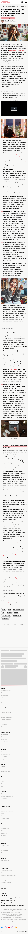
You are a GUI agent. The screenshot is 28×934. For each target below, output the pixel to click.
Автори (3, 888)
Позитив (3, 816)
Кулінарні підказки (5, 771)
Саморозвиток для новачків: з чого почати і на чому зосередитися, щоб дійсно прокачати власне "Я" (14, 595)
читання (9, 612)
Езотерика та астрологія (7, 808)
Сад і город (4, 756)
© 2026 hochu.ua (5, 931)
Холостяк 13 (4, 848)
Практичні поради (5, 737)
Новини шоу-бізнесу (6, 690)
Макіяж (3, 714)
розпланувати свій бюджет (11, 555)
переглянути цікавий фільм (17, 50)
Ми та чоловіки (4, 779)
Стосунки (4, 777)
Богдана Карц (9, 20)
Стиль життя (5, 806)
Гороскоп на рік (5, 877)
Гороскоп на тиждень (6, 873)
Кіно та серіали (5, 860)
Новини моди (4, 734)
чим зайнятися (6, 615)
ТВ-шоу (3, 843)
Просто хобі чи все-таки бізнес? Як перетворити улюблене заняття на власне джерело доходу (14, 95)
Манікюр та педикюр (6, 717)
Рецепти (3, 766)
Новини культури (5, 863)
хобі (9, 609)
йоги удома (19, 155)
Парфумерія (4, 724)
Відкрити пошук (22, 2)
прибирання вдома (18, 609)
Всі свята (3, 838)
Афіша (3, 858)
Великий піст (4, 833)
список (16, 612)
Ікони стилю (4, 739)
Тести (2, 813)
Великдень (4, 835)
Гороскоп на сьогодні (6, 870)
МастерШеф (4, 850)
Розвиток (4, 792)
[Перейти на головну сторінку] (5, 2)
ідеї (3, 612)
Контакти (4, 891)
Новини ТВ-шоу (5, 845)
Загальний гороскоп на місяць (8, 875)
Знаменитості (4, 692)
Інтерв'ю (3, 702)
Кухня (3, 764)
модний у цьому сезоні (18, 578)
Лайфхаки (3, 759)
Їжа (2, 769)
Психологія (4, 798)
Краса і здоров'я (6, 708)
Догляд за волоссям (6, 712)
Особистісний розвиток (8, 18)
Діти (2, 786)
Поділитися (25, 21)
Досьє (2, 697)
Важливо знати (5, 801)
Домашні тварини (5, 754)
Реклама (4, 895)
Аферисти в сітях (5, 852)
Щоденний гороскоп (6, 882)
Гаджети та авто (5, 818)
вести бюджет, (18, 543)
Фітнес (3, 726)
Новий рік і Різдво (5, 828)
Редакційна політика (8, 900)
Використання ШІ (6, 903)
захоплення (5, 618)
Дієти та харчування (6, 719)
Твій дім (3, 749)
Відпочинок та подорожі (7, 811)
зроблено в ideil (22, 931)
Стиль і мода (5, 732)
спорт (4, 609)
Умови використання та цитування (12, 905)
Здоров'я (3, 722)
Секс (2, 781)
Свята (3, 824)
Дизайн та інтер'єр (6, 751)
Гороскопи (4, 868)
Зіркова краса (4, 695)
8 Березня (3, 830)
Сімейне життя (5, 783)
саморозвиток (17, 615)
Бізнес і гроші (4, 794)
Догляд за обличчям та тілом (8, 710)
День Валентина (5, 826)
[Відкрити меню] (26, 2)
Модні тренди (4, 741)
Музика (3, 700)
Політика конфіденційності (10, 898)
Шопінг (3, 744)
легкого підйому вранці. (8, 603)
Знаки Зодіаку (4, 880)
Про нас (3, 893)
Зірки (3, 688)
